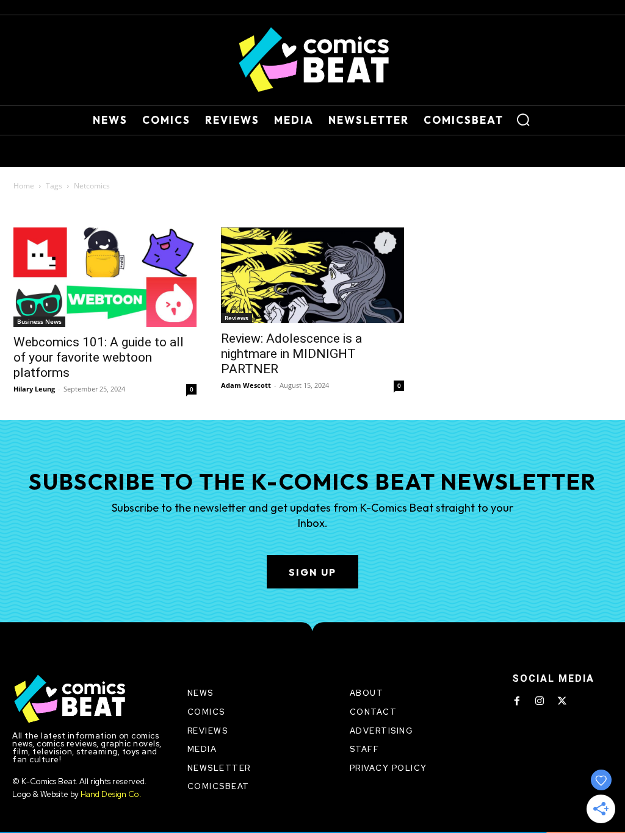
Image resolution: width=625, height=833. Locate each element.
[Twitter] (562, 701)
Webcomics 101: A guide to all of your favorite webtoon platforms (98, 357)
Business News (39, 321)
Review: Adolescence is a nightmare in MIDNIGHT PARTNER (291, 353)
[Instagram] (539, 701)
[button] (523, 119)
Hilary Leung (34, 388)
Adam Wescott (246, 385)
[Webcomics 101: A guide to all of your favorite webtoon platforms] (105, 277)
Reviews (236, 317)
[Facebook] (517, 701)
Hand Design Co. (111, 794)
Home (23, 186)
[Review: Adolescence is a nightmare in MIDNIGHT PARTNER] (312, 275)
